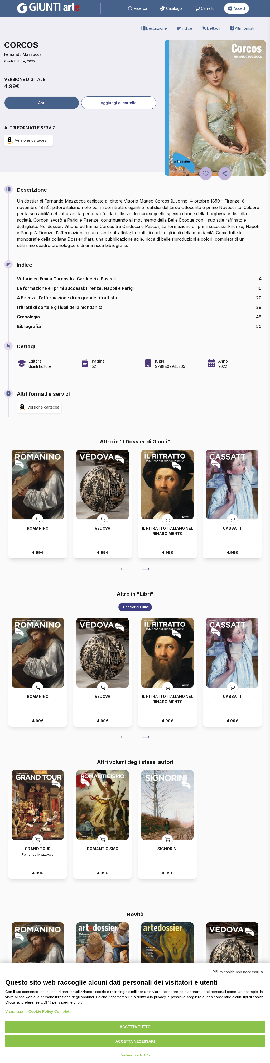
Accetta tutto (135, 1027)
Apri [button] (41, 102)
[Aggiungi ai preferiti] (205, 173)
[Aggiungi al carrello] (37, 519)
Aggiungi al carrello (119, 102)
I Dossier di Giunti (135, 607)
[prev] (124, 569)
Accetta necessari (135, 1041)
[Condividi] (224, 173)
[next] (145, 569)
